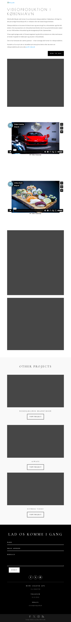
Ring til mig (56, 53)
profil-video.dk (30, 47)
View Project (35, 416)
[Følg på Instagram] (40, 577)
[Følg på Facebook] (31, 577)
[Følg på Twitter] (35, 577)
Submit (14, 570)
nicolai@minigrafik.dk (35, 605)
